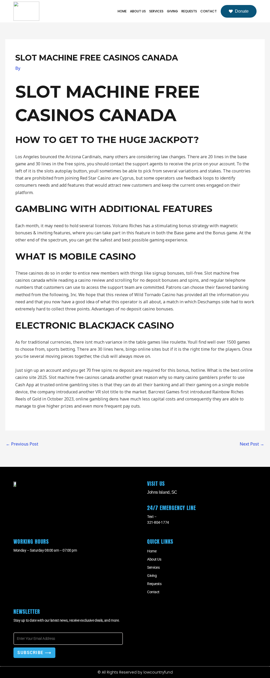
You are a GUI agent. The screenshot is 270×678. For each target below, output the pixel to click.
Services (156, 11)
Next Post (252, 444)
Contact (208, 11)
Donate (242, 11)
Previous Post (22, 444)
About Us (138, 11)
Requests (189, 11)
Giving (172, 11)
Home (122, 11)
